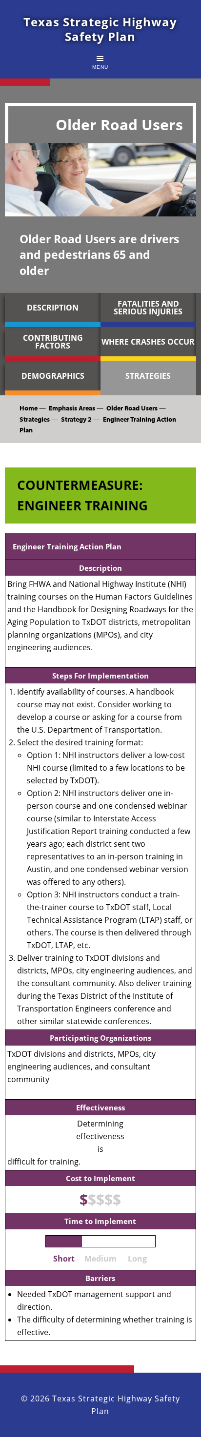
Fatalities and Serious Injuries (148, 307)
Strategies (148, 375)
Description (53, 307)
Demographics (52, 375)
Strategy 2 (76, 419)
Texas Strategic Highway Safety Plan (100, 29)
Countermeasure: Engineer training (82, 495)
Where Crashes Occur (148, 341)
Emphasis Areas (72, 408)
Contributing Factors (53, 341)
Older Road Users (132, 408)
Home (29, 408)
